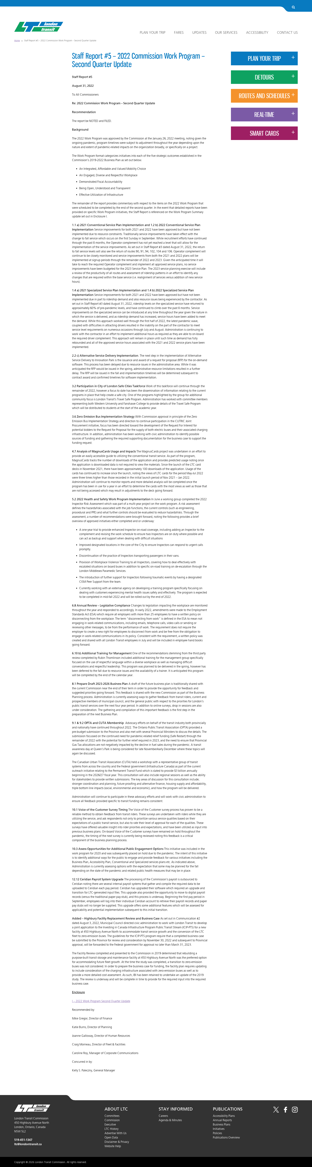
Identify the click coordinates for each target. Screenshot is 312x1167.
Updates (199, 32)
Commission (112, 1120)
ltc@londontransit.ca (28, 1144)
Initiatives (218, 1128)
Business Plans (221, 1124)
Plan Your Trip (152, 32)
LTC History (111, 1128)
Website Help (113, 1146)
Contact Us (287, 32)
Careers (163, 1115)
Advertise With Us (115, 1133)
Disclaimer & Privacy (117, 1141)
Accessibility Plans (224, 1115)
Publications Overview (226, 1137)
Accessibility (257, 32)
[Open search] (293, 7)
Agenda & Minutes (170, 1120)
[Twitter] (276, 1111)
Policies (217, 1133)
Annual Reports (222, 1120)
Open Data (111, 1137)
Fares (179, 32)
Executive (110, 1124)
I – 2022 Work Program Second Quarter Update (101, 1001)
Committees (112, 1115)
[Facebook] (285, 1111)
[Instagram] (295, 1111)
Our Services (226, 32)
